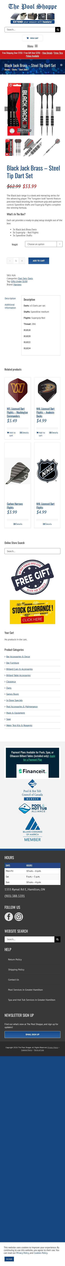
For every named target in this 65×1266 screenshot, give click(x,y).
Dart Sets (22, 278)
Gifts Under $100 (19, 281)
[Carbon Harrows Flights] (18, 471)
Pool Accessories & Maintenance (22, 706)
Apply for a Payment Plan (39, 758)
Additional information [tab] (10, 306)
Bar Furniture (12, 662)
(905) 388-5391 (15, 896)
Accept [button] (9, 1259)
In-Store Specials (14, 700)
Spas (8, 719)
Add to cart (39, 260)
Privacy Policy (52, 1047)
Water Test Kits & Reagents (19, 725)
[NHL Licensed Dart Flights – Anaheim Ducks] (47, 390)
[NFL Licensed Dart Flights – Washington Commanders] (18, 390)
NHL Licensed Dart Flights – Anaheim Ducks (45, 412)
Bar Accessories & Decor (18, 656)
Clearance (11, 681)
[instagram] (19, 916)
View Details (47, 52)
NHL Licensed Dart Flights (45, 505)
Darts (30, 278)
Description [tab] (10, 298)
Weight (15, 244)
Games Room (12, 694)
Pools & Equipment (15, 712)
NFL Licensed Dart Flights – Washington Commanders (17, 412)
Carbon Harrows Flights (15, 505)
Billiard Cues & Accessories (19, 669)
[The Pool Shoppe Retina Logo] (32, 5)
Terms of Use (39, 1050)
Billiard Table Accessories (18, 675)
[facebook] (9, 916)
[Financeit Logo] (32, 765)
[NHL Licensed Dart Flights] (47, 471)
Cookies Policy (26, 1050)
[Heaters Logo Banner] (32, 14)
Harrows (17, 284)
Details (25, 432)
